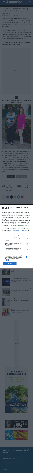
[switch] (27, 238)
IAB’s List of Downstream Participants (18, 230)
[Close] (30, 207)
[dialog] (16, 237)
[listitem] (16, 235)
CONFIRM (10, 263)
